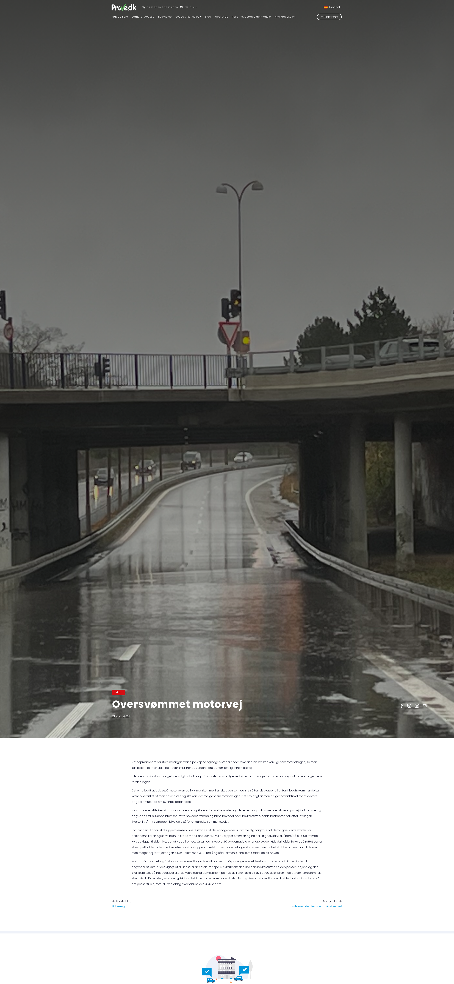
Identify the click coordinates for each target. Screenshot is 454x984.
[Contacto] (181, 7)
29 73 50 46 (153, 7)
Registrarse (331, 16)
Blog (118, 692)
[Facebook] (402, 706)
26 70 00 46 (171, 7)
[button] (188, 16)
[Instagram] (417, 706)
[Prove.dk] (124, 7)
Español (334, 7)
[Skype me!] (409, 706)
